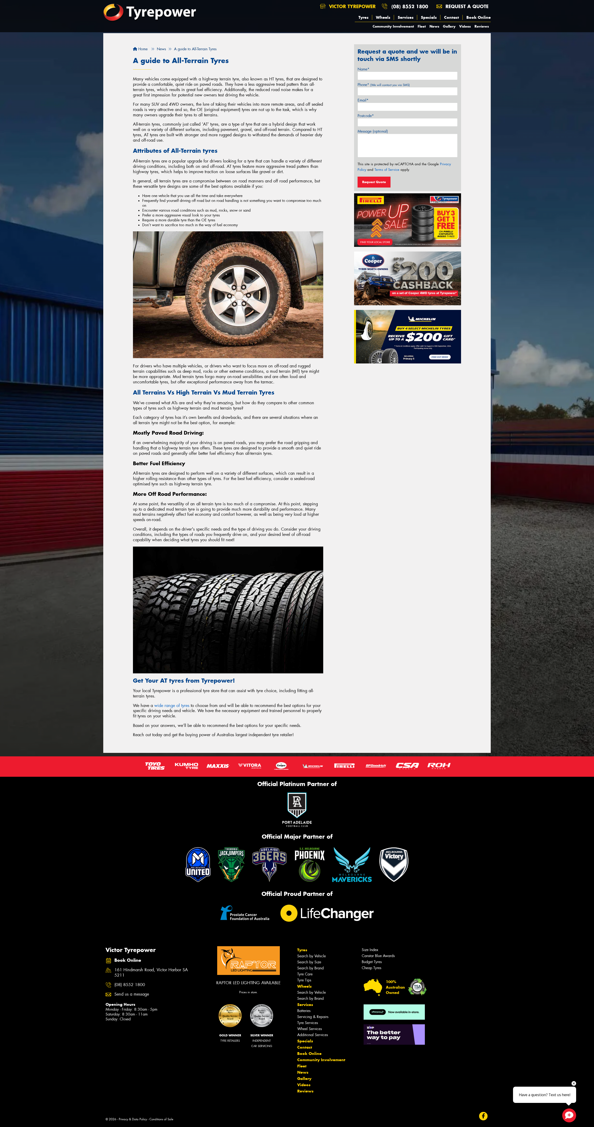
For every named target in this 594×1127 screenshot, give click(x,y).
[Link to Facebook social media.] (483, 1116)
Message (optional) (373, 131)
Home (142, 49)
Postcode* (366, 115)
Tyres (363, 17)
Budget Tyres (372, 961)
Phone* (384, 84)
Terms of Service (386, 169)
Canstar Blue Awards (378, 955)
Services (405, 17)
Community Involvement (393, 26)
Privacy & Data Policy (133, 1119)
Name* (363, 69)
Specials (429, 17)
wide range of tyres (171, 705)
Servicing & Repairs (312, 1016)
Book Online (478, 17)
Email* (363, 100)
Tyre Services (307, 1022)
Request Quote (374, 182)
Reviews (482, 26)
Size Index (370, 949)
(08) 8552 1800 (409, 6)
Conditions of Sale (161, 1119)
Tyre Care (305, 974)
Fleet (422, 26)
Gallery (449, 26)
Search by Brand (310, 968)
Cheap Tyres (371, 967)
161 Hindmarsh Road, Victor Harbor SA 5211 (151, 972)
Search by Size (309, 962)
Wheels (383, 17)
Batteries (303, 1010)
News (434, 26)
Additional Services (312, 1034)
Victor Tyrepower (351, 6)
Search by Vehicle (311, 956)
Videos (465, 26)
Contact (451, 17)
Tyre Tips (304, 980)
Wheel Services (309, 1028)
